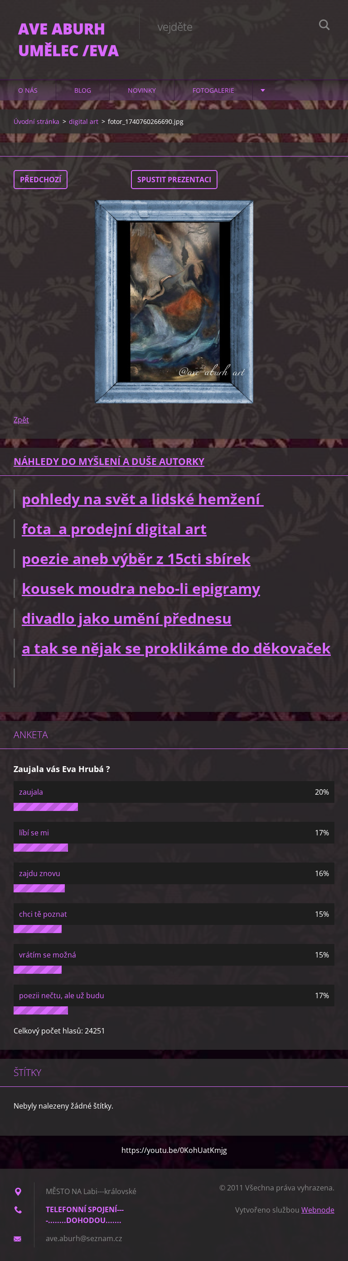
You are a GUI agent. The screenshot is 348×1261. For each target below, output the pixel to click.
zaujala (31, 792)
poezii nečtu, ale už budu (61, 995)
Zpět (21, 420)
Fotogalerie (213, 90)
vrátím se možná (47, 955)
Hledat (324, 26)
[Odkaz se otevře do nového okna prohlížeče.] (174, 301)
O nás (28, 90)
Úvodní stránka (36, 121)
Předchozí (40, 180)
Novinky (142, 90)
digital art (83, 121)
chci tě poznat (43, 914)
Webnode (317, 1210)
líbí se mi (34, 833)
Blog (82, 90)
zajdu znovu (39, 873)
